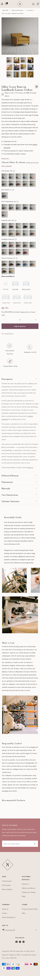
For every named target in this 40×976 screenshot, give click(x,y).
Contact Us (25, 884)
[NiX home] (20, 4)
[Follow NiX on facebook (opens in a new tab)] (16, 942)
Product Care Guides (28, 892)
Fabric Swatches (7, 889)
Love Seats (30, 10)
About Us (5, 909)
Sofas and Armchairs (17, 10)
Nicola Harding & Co (8, 917)
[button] (20, 379)
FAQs (23, 896)
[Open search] (33, 4)
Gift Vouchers (6, 885)
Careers (4, 913)
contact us (30, 467)
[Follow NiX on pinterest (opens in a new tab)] (23, 942)
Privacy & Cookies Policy (30, 909)
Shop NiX (5, 10)
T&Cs (23, 913)
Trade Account (6, 881)
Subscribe (34, 843)
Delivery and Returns (28, 888)
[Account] (2, 4)
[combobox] (20, 930)
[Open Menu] (37, 4)
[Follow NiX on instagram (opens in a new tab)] (20, 942)
